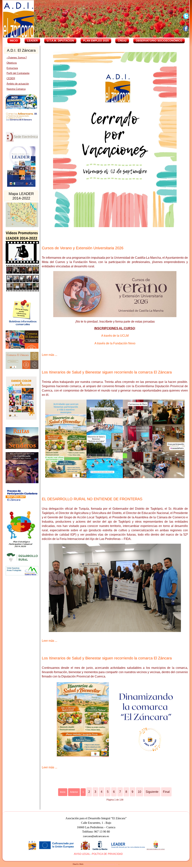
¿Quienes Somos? (17, 57)
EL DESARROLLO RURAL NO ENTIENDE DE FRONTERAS (92, 499)
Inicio (14, 40)
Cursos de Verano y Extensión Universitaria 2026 (82, 248)
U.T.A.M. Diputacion (60, 40)
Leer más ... (49, 354)
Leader (32, 40)
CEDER (11, 78)
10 (139, 791)
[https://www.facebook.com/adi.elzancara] (186, 29)
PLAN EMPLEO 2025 (96, 40)
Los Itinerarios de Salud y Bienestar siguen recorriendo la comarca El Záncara (107, 372)
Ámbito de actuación (18, 83)
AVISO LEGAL (82, 854)
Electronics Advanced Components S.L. (101, 864)
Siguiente (152, 791)
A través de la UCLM (115, 335)
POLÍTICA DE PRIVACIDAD (107, 854)
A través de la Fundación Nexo (114, 343)
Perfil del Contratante (18, 73)
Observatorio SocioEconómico (159, 40)
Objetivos (12, 62)
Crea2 (122, 40)
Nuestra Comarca (16, 89)
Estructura (12, 68)
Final (166, 791)
